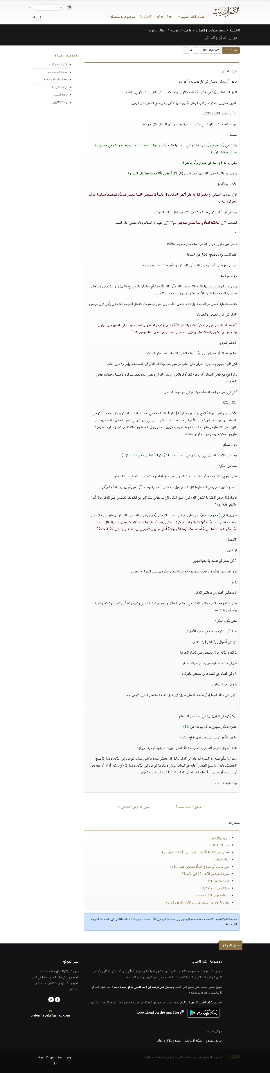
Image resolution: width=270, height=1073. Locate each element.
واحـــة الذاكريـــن (180, 30)
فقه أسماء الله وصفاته (56, 79)
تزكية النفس (61, 94)
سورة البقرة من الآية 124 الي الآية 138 (204, 874)
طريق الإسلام (214, 1041)
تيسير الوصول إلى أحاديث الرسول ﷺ (175, 919)
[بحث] (29, 7)
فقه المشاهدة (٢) (218, 881)
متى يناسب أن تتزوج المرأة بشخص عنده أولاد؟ (199, 867)
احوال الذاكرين (134, 807)
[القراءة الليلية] (68, 7)
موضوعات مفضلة (122, 17)
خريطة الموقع (45, 1057)
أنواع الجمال (221, 860)
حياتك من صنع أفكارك (215, 888)
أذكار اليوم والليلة (58, 64)
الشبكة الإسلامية (193, 1041)
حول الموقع (164, 17)
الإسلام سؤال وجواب (168, 1041)
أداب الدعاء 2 (191, 807)
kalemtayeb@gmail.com (50, 1016)
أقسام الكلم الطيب (193, 17)
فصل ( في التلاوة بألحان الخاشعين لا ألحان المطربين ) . (195, 852)
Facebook (40, 17)
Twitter (34, 17)
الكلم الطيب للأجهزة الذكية (197, 1002)
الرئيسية (235, 30)
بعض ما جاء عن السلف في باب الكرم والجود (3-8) (197, 903)
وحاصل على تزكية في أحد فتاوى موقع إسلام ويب (144, 987)
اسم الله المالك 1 (219, 845)
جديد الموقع (64, 1057)
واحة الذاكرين (60, 102)
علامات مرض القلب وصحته (212, 896)
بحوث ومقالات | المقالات (210, 30)
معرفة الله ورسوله (58, 72)
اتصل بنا (146, 17)
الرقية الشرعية (60, 87)
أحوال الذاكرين (157, 30)
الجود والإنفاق (220, 838)
